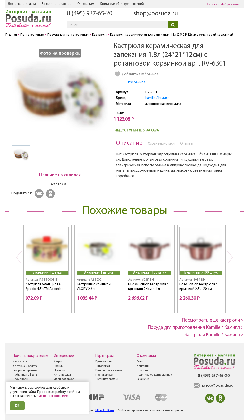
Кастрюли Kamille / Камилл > (214, 334)
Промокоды (20, 379)
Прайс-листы (103, 361)
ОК (17, 405)
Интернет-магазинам (108, 370)
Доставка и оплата (22, 3)
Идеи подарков (64, 379)
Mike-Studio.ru (104, 410)
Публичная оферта (25, 374)
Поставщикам (104, 374)
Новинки (60, 370)
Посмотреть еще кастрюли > (213, 320)
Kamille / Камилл (157, 98)
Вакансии (143, 379)
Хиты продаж (62, 374)
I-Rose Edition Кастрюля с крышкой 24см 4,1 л (148, 287)
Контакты (143, 366)
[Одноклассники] (51, 193)
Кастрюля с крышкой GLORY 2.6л (94, 287)
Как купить (20, 361)
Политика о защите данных (154, 374)
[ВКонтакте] (40, 193)
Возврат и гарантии (56, 3)
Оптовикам (85, 3)
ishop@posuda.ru (155, 13)
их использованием (53, 396)
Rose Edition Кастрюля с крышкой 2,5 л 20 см (198, 287)
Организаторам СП (107, 379)
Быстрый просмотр (47, 264)
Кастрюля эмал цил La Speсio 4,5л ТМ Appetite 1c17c (44, 287)
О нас (140, 361)
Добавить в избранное (140, 74)
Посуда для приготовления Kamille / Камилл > (196, 327)
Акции (58, 361)
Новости (142, 370)
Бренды (59, 366)
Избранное (229, 4)
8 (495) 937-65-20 (89, 13)
